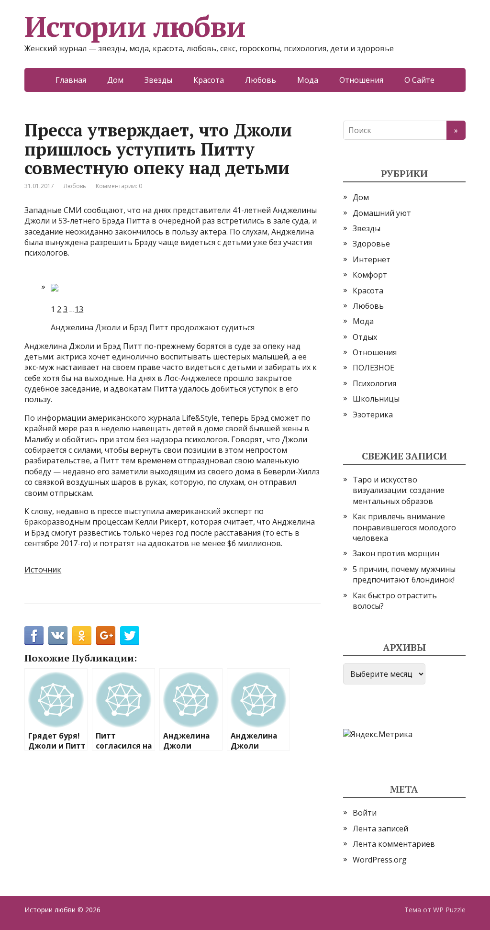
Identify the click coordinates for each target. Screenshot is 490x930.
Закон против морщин (396, 553)
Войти (365, 812)
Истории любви (134, 26)
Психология (374, 383)
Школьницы (376, 398)
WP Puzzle (449, 909)
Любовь (260, 80)
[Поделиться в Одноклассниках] (81, 635)
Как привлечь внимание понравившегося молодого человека (404, 527)
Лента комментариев (394, 844)
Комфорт (370, 274)
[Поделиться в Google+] (105, 635)
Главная (71, 80)
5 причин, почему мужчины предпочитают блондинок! (404, 574)
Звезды (158, 80)
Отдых (365, 337)
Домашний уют (382, 213)
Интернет (371, 259)
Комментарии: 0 (119, 186)
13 (79, 309)
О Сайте (419, 80)
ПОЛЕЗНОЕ (373, 367)
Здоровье (371, 243)
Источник (42, 569)
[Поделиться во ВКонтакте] (57, 635)
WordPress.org (380, 859)
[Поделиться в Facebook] (34, 635)
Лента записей (380, 828)
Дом (115, 80)
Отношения (361, 80)
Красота (208, 80)
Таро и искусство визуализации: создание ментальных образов (399, 490)
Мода (307, 80)
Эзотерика (373, 414)
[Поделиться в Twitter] (129, 635)
